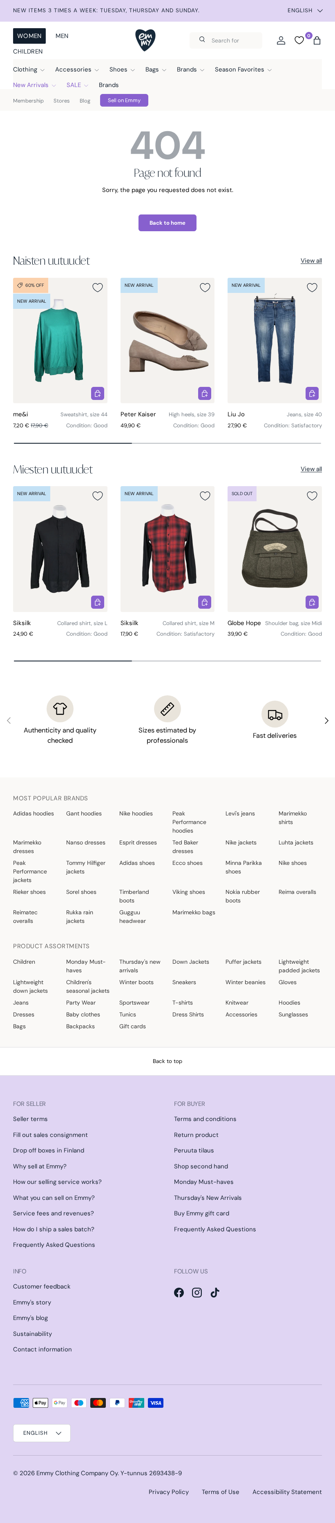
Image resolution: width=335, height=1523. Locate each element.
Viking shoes (188, 891)
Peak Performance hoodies (189, 822)
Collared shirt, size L (82, 623)
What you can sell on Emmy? (54, 1198)
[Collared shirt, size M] (168, 549)
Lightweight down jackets (30, 986)
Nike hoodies (136, 813)
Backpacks (80, 1026)
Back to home (167, 222)
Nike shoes (293, 862)
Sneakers (184, 982)
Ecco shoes (187, 862)
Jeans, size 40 (304, 414)
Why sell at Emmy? (40, 1166)
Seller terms (30, 1119)
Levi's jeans (240, 813)
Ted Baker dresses (185, 847)
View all (311, 261)
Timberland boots (134, 896)
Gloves (288, 982)
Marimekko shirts (293, 818)
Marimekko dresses (27, 847)
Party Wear (81, 1002)
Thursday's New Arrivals (208, 1198)
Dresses (23, 1014)
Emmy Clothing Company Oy (77, 1473)
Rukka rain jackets (79, 917)
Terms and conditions (205, 1119)
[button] (317, 40)
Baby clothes (83, 1014)
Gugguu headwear (132, 917)
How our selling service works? (57, 1182)
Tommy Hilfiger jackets (85, 867)
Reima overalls (297, 891)
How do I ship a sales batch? (53, 1229)
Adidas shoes (137, 862)
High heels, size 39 (191, 414)
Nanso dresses (85, 842)
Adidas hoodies (33, 813)
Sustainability (32, 1334)
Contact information (42, 1349)
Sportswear (134, 1002)
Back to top (167, 1061)
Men (62, 36)
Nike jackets (241, 842)
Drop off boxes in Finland (48, 1150)
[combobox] (226, 40)
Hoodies (289, 1002)
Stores (62, 100)
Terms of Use (220, 1492)
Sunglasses (293, 1014)
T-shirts (182, 1002)
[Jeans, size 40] (275, 341)
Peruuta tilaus (194, 1150)
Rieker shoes (29, 891)
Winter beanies (246, 982)
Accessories (241, 1014)
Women (29, 36)
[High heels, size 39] (168, 341)
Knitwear (237, 1002)
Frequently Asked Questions (54, 1245)
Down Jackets (190, 961)
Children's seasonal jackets (87, 986)
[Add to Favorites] (97, 287)
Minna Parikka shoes (244, 867)
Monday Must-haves (86, 966)
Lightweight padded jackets (299, 966)
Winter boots (136, 982)
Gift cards (132, 1026)
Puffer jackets (243, 961)
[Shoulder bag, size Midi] (275, 549)
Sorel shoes (81, 891)
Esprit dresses (138, 842)
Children (27, 51)
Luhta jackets (296, 842)
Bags (19, 1026)
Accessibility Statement (287, 1492)
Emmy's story (32, 1302)
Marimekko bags (193, 912)
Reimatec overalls (25, 917)
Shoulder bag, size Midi (293, 623)
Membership (28, 100)
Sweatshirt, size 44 (83, 414)
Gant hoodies (84, 813)
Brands (109, 85)
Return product (196, 1135)
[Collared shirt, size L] (60, 549)
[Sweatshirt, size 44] (60, 341)
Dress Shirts (188, 1014)
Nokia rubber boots (243, 896)
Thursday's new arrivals (140, 966)
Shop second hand (201, 1166)
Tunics (127, 1014)
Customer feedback (42, 1286)
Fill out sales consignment (50, 1135)
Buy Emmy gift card (201, 1213)
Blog (85, 100)
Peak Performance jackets (30, 871)
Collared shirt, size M (188, 623)
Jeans (21, 1002)
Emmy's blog (30, 1318)
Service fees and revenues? (53, 1213)
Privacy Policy (169, 1492)
